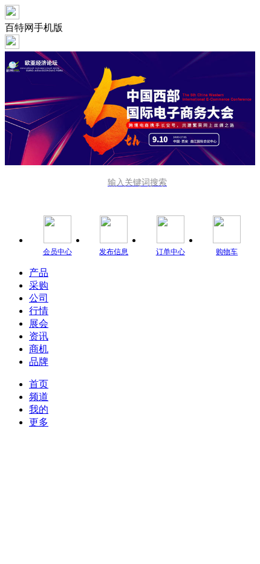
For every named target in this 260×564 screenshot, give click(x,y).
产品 (38, 272)
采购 (38, 285)
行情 (38, 311)
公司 (38, 298)
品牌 (38, 361)
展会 (38, 323)
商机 (38, 349)
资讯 (38, 336)
